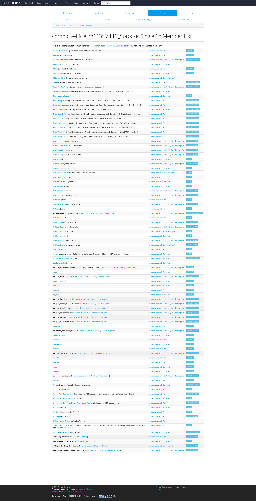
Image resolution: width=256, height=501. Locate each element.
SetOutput (57, 416)
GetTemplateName (60, 245)
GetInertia (57, 200)
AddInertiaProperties (61, 51)
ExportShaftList (58, 136)
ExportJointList (58, 118)
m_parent (56, 362)
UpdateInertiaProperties (62, 432)
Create (55, 82)
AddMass (56, 55)
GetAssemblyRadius (60, 155)
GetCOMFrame (58, 177)
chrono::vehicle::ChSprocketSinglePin (162, 78)
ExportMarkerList (59, 127)
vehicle (64, 25)
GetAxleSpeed (58, 168)
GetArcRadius (58, 150)
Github (159, 489)
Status (96, 3)
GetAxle (56, 159)
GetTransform (58, 249)
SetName (56, 412)
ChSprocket (57, 73)
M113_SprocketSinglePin (83, 25)
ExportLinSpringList (60, 123)
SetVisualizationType (61, 421)
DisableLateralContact (61, 96)
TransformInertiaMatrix (62, 425)
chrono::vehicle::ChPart (157, 51)
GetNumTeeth (58, 222)
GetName (56, 218)
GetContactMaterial (60, 182)
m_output (56, 358)
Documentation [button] (43, 3)
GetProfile (57, 231)
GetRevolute (57, 236)
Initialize (56, 254)
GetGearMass (58, 195)
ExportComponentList (61, 109)
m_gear (56, 295)
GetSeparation (58, 240)
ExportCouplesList (60, 114)
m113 (71, 25)
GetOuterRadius (59, 227)
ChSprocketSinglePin (61, 78)
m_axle (55, 272)
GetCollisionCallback (61, 173)
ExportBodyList (59, 100)
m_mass (56, 340)
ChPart (55, 69)
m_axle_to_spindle (60, 281)
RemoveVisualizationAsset (63, 394)
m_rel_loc (56, 367)
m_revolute (57, 371)
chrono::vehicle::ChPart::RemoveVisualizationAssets (72, 403)
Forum (76, 3)
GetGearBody (58, 186)
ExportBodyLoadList (61, 105)
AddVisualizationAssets (62, 60)
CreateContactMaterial (61, 87)
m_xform (56, 380)
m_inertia (56, 326)
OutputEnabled (59, 389)
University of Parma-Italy (71, 491)
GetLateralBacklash (60, 204)
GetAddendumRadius (61, 141)
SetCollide (57, 407)
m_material (57, 344)
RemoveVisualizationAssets (63, 398)
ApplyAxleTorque (59, 64)
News (68, 3)
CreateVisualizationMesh (62, 91)
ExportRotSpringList (60, 132)
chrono (57, 25)
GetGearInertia (58, 191)
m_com (56, 290)
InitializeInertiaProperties (62, 258)
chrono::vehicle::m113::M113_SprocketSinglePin (111, 45)
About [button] (86, 3)
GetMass (56, 209)
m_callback (57, 285)
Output (56, 385)
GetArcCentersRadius (61, 146)
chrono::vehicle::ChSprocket (159, 64)
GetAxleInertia (58, 164)
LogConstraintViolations (62, 263)
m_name (56, 349)
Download (29, 3)
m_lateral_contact (59, 335)
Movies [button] (58, 3)
